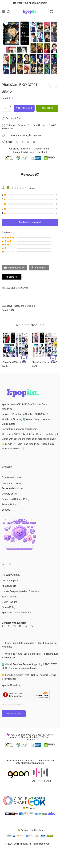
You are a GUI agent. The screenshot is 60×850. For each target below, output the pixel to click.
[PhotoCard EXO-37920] (50, 85)
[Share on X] (17, 142)
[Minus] (10, 110)
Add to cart (24, 108)
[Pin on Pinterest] (28, 141)
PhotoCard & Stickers (24, 306)
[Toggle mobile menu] (4, 11)
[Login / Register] (51, 11)
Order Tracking (9, 602)
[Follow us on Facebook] (8, 626)
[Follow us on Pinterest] (20, 626)
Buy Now (47, 108)
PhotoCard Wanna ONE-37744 (15, 362)
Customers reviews (12, 483)
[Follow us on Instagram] (26, 626)
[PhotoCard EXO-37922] (56, 85)
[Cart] (56, 11)
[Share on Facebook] (22, 141)
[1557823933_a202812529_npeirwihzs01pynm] (30, 48)
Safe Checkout (9, 596)
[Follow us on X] (3, 626)
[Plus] (10, 106)
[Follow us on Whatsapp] (32, 626)
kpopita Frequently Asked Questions (20, 591)
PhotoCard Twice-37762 (44, 362)
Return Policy (9, 607)
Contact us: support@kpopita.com (19, 429)
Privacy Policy (9, 504)
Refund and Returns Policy (16, 499)
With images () (15, 267)
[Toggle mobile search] (8, 11)
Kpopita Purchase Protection (16, 612)
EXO (11, 98)
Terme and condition (12, 488)
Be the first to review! (30, 222)
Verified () (40, 267)
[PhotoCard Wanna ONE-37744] (15, 344)
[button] (24, 358)
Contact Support (10, 580)
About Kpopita (9, 586)
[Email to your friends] (33, 141)
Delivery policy (9, 493)
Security (6, 509)
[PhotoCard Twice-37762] (45, 344)
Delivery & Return (14, 118)
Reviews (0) (30, 174)
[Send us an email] (14, 626)
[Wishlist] (5, 22)
